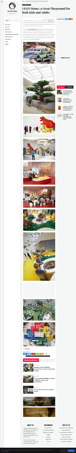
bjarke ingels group (33, 29)
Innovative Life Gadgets (66, 441)
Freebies (6, 44)
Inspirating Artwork (66, 430)
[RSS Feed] (72, 19)
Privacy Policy (6, 451)
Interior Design (8, 31)
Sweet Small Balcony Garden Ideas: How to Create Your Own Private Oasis (68, 92)
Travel (6, 41)
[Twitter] (29, 354)
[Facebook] (25, 354)
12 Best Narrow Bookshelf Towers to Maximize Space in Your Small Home (67, 100)
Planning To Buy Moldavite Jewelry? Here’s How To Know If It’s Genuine (44, 369)
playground (48, 356)
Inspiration (7, 29)
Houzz (48, 441)
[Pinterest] (33, 354)
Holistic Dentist (48, 427)
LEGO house (50, 20)
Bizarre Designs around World (66, 432)
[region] (38, 450)
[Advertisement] (39, 290)
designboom (27, 348)
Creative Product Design (66, 434)
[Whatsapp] (37, 354)
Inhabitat (48, 437)
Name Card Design (66, 437)
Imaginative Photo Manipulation (66, 427)
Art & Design (7, 24)
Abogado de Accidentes (48, 432)
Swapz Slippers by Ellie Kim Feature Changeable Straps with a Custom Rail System (68, 117)
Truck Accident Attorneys (48, 430)
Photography (8, 39)
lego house (36, 356)
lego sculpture (42, 356)
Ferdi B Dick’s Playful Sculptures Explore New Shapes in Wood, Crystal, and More (68, 108)
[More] (42, 354)
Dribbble (48, 434)
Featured (24, 4)
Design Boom (48, 439)
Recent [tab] (70, 87)
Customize (64, 450)
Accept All (71, 450)
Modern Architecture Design (66, 439)
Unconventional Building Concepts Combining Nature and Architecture (44, 380)
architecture (28, 356)
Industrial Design (8, 36)
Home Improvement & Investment (11, 34)
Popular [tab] (62, 87)
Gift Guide (7, 27)
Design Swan (12, 11)
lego (32, 356)
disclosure (27, 443)
